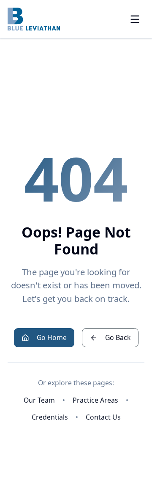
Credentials (50, 417)
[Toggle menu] (134, 19)
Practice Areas (95, 400)
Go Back (117, 337)
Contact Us (103, 417)
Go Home (52, 337)
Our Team (39, 400)
